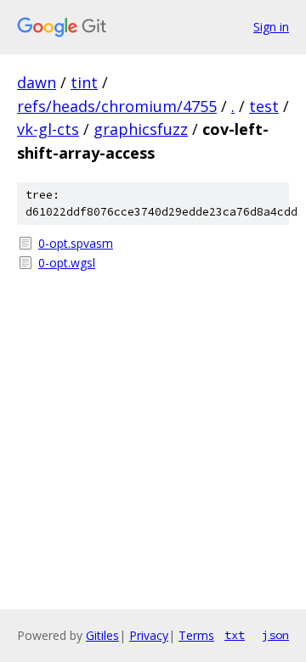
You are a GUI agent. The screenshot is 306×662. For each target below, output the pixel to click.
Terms (196, 635)
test (264, 106)
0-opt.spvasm (75, 243)
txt (234, 634)
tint (84, 82)
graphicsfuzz (141, 129)
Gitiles (102, 635)
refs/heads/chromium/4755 (117, 106)
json (275, 634)
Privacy (148, 635)
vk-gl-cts (48, 129)
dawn (36, 82)
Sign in (271, 27)
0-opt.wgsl (66, 263)
